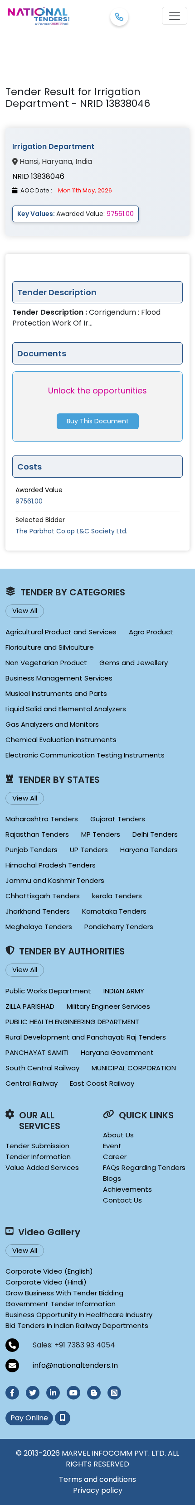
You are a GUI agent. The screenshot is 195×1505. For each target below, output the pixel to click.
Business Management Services (58, 678)
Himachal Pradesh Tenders (50, 865)
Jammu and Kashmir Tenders (54, 880)
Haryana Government (117, 1052)
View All (24, 610)
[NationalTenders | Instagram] (114, 1393)
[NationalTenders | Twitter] (32, 1393)
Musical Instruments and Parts (56, 693)
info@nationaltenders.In (75, 1365)
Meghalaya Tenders (38, 926)
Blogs (112, 1178)
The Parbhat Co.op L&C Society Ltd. (71, 531)
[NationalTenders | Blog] (94, 1393)
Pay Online (29, 1418)
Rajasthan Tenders (37, 834)
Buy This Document (98, 421)
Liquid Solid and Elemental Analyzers (65, 709)
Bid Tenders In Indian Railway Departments (76, 1325)
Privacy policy (97, 1490)
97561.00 (29, 501)
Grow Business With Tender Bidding (64, 1293)
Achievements (127, 1189)
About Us (118, 1135)
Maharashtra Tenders (41, 819)
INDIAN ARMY (123, 991)
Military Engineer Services (108, 1006)
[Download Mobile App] (62, 1418)
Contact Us (122, 1200)
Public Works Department (48, 991)
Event (112, 1145)
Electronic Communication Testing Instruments (85, 755)
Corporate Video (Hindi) (46, 1282)
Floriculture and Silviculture (49, 647)
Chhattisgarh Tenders (42, 896)
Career (115, 1156)
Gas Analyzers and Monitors (52, 724)
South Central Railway (42, 1068)
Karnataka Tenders (114, 911)
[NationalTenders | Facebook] (12, 1393)
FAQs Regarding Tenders (144, 1167)
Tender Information (38, 1156)
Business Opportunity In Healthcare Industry (78, 1314)
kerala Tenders (117, 896)
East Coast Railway (102, 1083)
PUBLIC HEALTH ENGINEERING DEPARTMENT (72, 1021)
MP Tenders (100, 834)
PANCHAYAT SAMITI (36, 1052)
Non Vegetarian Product (46, 662)
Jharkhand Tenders (37, 911)
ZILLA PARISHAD (29, 1006)
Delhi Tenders (155, 834)
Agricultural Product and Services (61, 632)
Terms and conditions (97, 1479)
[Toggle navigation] (174, 16)
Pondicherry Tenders (118, 926)
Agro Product (151, 632)
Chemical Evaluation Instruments (61, 739)
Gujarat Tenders (117, 819)
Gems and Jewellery (133, 662)
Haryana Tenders (149, 849)
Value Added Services (42, 1167)
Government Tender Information (60, 1303)
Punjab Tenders (31, 849)
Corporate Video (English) (49, 1271)
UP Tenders (89, 849)
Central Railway (31, 1083)
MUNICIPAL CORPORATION (134, 1068)
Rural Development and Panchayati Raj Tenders (85, 1037)
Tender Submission (37, 1145)
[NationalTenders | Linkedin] (53, 1393)
